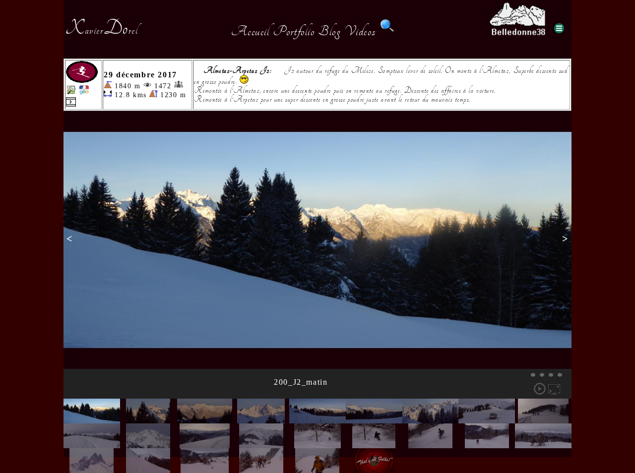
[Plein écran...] (554, 389)
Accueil (250, 31)
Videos (360, 31)
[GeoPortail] (84, 92)
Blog (329, 31)
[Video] (71, 104)
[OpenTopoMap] (71, 92)
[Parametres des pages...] (559, 28)
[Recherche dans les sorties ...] (387, 31)
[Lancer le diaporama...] (540, 389)
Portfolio (294, 31)
